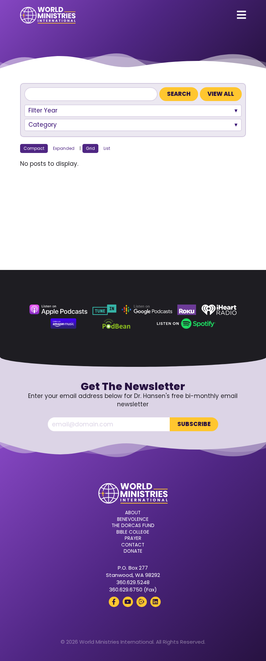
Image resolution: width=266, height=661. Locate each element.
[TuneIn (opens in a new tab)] (104, 310)
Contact (132, 545)
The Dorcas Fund (133, 525)
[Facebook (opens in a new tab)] (114, 602)
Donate (133, 551)
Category (42, 124)
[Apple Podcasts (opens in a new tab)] (58, 310)
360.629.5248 (133, 582)
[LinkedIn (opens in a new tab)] (155, 602)
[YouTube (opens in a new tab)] (128, 602)
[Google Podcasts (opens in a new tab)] (147, 310)
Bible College (132, 532)
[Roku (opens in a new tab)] (186, 310)
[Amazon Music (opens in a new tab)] (63, 323)
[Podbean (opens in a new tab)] (117, 323)
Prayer (133, 538)
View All (220, 94)
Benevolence (133, 519)
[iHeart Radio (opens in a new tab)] (219, 310)
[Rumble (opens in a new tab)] (141, 602)
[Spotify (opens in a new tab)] (186, 323)
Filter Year (42, 110)
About (133, 512)
